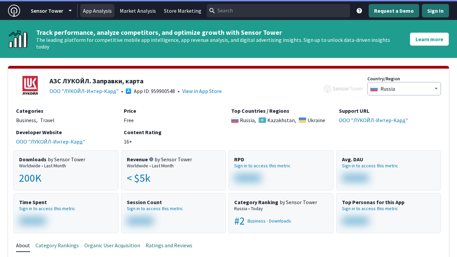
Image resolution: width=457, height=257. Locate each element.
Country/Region (383, 79)
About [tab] (23, 245)
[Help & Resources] (359, 10)
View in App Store (202, 91)
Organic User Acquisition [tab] (112, 245)
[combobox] (278, 10)
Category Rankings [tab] (57, 245)
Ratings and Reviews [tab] (169, 245)
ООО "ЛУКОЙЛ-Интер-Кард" (84, 91)
